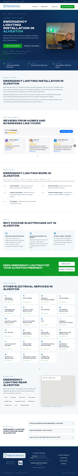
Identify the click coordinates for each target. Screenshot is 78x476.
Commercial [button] (44, 6)
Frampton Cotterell (20, 401)
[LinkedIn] (20, 465)
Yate (16, 405)
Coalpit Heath (8, 405)
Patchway (13, 397)
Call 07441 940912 (13, 46)
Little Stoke (22, 397)
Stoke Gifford (32, 397)
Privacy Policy (63, 460)
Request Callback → (32, 46)
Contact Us (54, 6)
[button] (3, 145)
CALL (69, 1)
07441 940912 (68, 6)
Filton (5, 397)
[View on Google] (6, 140)
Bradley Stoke (8, 401)
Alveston (10, 13)
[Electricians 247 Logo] (12, 6)
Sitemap (63, 463)
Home (4, 13)
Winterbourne (31, 401)
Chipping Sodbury (24, 405)
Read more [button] (8, 149)
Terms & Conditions (63, 455)
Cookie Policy (63, 458)
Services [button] (35, 6)
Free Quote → (67, 263)
